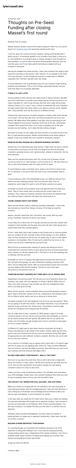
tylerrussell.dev (13, 6)
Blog (17, 450)
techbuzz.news (22, 49)
